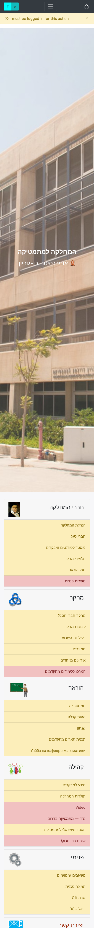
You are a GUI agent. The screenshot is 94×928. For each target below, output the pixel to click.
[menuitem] (47, 525)
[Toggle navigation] (50, 6)
